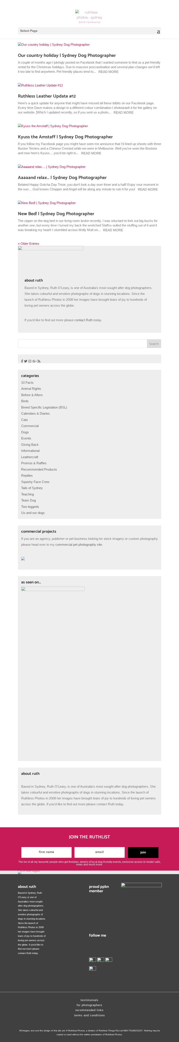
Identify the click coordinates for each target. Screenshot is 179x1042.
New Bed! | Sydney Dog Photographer (56, 214)
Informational (30, 451)
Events (26, 438)
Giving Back (30, 444)
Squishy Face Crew (35, 482)
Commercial (30, 426)
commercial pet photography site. (79, 544)
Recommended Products (39, 469)
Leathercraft (29, 457)
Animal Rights (31, 388)
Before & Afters (32, 395)
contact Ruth (83, 320)
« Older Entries (28, 243)
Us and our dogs (33, 513)
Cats (24, 420)
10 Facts (27, 382)
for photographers (89, 1005)
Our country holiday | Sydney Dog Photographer (67, 55)
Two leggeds (30, 506)
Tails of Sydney (32, 488)
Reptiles (27, 475)
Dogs (25, 432)
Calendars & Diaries (35, 413)
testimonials (89, 1000)
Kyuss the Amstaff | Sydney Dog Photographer (65, 137)
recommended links (89, 1010)
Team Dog (28, 500)
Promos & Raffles (33, 463)
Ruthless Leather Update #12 (47, 96)
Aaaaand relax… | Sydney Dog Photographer (62, 177)
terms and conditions (89, 1015)
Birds (25, 401)
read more (108, 71)
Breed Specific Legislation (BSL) (44, 407)
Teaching (27, 494)
